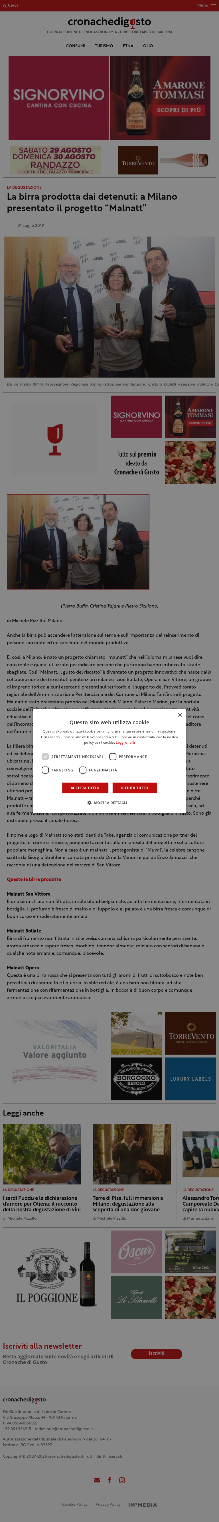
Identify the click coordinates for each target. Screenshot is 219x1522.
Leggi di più (125, 743)
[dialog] (109, 761)
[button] (109, 802)
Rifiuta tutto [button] (134, 787)
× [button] (180, 715)
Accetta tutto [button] (85, 787)
